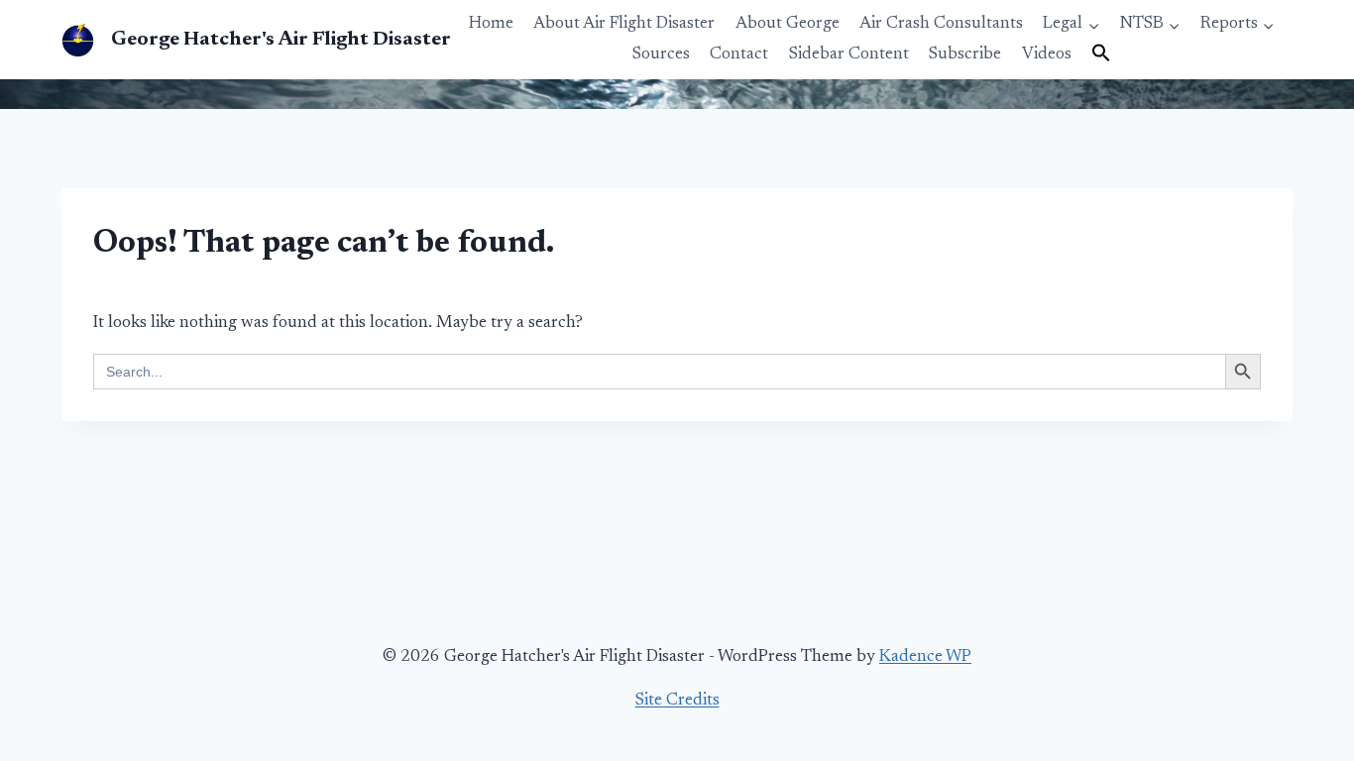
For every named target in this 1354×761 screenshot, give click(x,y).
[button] (1101, 54)
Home (491, 24)
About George (787, 24)
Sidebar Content (849, 55)
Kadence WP (925, 657)
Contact (739, 55)
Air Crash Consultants (941, 24)
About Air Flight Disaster (624, 24)
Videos (1047, 55)
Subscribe (965, 55)
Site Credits (677, 701)
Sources (661, 55)
